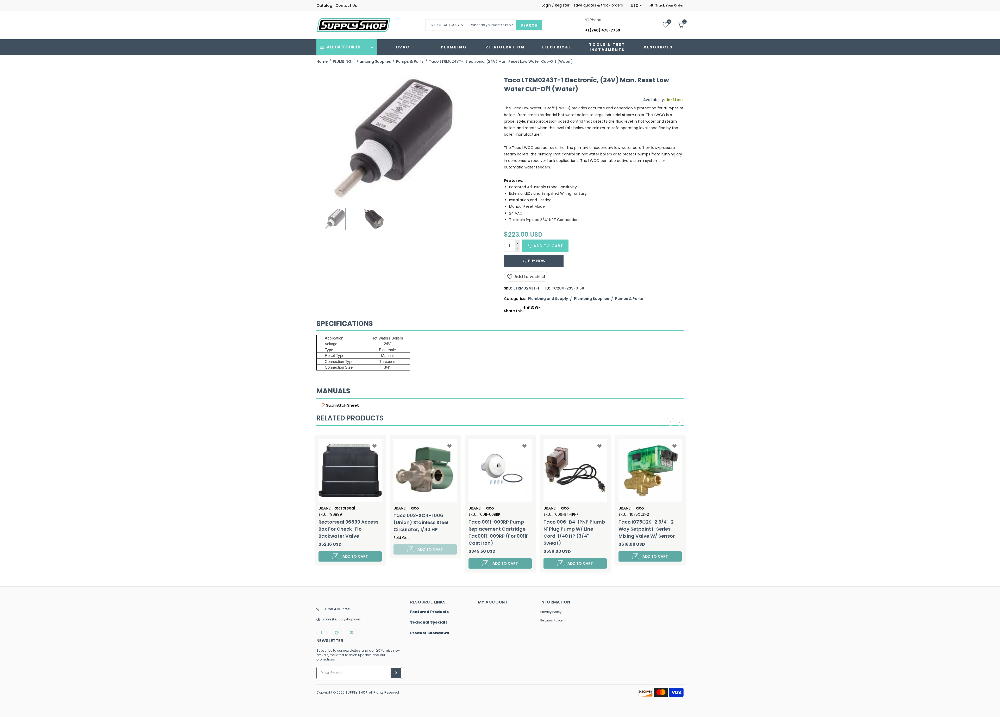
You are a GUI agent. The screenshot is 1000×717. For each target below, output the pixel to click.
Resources (658, 47)
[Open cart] (677, 25)
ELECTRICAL (556, 47)
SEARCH (529, 25)
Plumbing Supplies (591, 298)
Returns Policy (551, 620)
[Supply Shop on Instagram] (352, 633)
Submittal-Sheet (342, 405)
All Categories (343, 47)
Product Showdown (429, 633)
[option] (334, 219)
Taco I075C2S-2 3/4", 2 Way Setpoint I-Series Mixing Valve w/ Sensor (571, 529)
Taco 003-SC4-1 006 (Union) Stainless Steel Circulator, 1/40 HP (345, 522)
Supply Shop (356, 692)
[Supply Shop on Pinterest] (337, 633)
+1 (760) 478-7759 (602, 30)
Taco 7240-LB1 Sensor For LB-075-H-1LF (648, 525)
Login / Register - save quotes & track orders (582, 5)
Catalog (324, 5)
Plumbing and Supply (548, 298)
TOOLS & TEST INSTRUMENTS (607, 47)
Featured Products (429, 612)
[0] (662, 25)
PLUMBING (453, 47)
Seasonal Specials (428, 622)
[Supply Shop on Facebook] (321, 633)
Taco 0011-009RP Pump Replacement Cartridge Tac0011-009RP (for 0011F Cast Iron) (423, 532)
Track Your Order (669, 5)
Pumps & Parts (629, 298)
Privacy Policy (550, 612)
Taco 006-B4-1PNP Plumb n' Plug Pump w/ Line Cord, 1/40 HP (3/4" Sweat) (499, 532)
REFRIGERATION (504, 47)
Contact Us (346, 5)
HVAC (403, 47)
